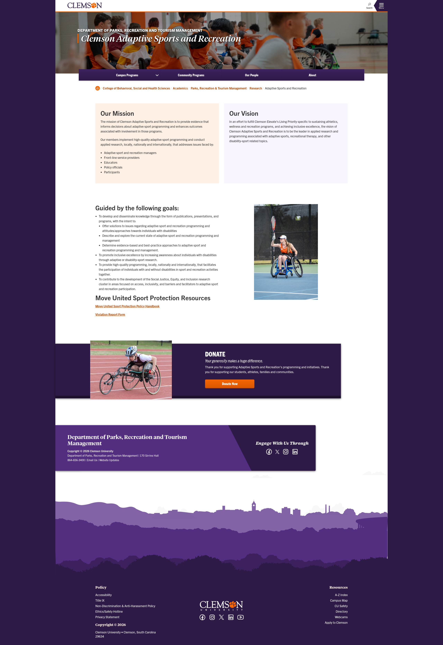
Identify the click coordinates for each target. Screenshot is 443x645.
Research (256, 88)
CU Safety (341, 606)
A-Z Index (341, 595)
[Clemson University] (84, 8)
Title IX (99, 600)
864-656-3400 (76, 460)
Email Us (92, 460)
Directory (342, 611)
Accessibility (103, 595)
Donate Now (230, 383)
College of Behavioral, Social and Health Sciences (136, 88)
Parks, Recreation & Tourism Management (219, 88)
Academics (180, 88)
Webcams (341, 617)
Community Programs (191, 75)
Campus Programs (127, 75)
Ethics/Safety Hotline (109, 611)
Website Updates (109, 460)
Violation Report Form (110, 314)
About (312, 75)
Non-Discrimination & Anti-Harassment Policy (125, 606)
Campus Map (339, 600)
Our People (251, 75)
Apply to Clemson (336, 622)
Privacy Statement (107, 617)
